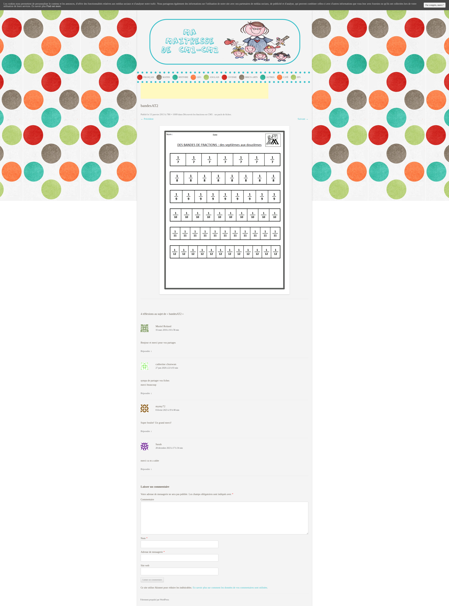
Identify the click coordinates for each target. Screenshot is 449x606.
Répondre (145, 351)
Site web (145, 565)
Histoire (183, 77)
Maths (166, 77)
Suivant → (303, 119)
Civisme (232, 77)
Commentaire (147, 499)
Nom (144, 538)
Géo (199, 77)
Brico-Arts (251, 77)
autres (270, 77)
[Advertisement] (204, 91)
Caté (285, 77)
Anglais (214, 77)
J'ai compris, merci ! (434, 5)
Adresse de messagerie (153, 552)
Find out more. (53, 6)
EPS (299, 77)
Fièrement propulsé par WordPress (154, 599)
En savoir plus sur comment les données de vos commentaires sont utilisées (230, 587)
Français (148, 77)
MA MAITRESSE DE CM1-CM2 (190, 41)
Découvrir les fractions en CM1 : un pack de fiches (207, 114)
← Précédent (147, 119)
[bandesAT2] (224, 210)
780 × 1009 (172, 114)
